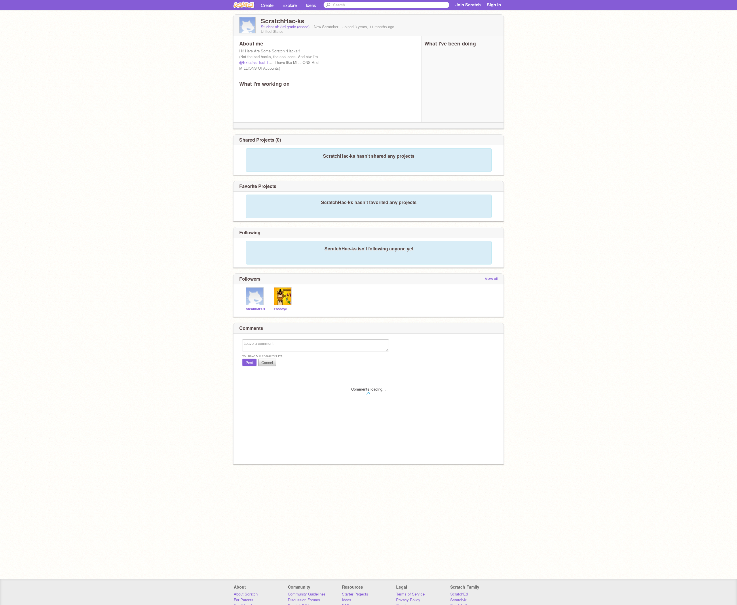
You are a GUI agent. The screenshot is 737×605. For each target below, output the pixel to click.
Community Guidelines (307, 594)
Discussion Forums (304, 599)
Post (249, 362)
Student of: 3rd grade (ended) (286, 26)
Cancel (267, 362)
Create (267, 5)
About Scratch (246, 594)
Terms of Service (410, 594)
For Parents (243, 599)
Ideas (311, 5)
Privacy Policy (408, 599)
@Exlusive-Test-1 (254, 62)
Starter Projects (355, 594)
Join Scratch (468, 4)
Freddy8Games (283, 309)
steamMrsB (255, 309)
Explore (289, 5)
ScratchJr (458, 599)
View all (491, 278)
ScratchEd (459, 594)
